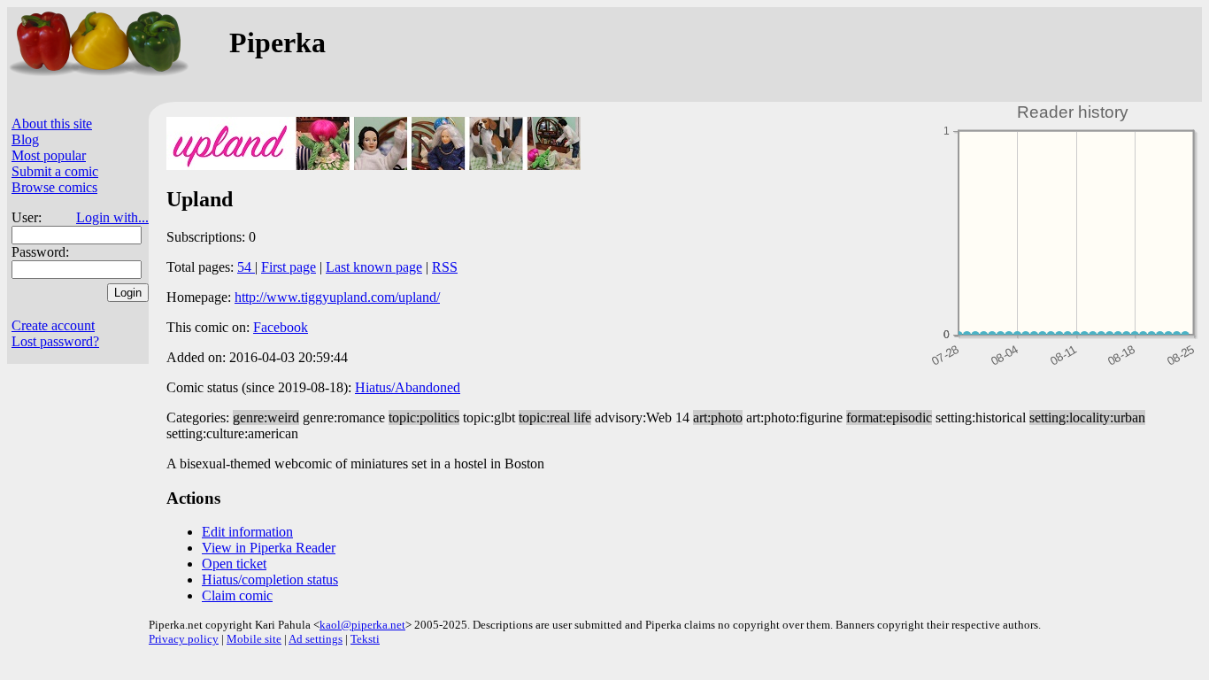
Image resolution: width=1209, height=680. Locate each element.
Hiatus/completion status (270, 579)
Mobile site (254, 638)
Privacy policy (184, 638)
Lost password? (55, 341)
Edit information (247, 531)
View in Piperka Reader (268, 547)
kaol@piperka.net (362, 624)
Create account (53, 325)
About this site (52, 123)
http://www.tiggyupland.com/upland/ (337, 297)
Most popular (49, 155)
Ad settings (316, 638)
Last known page (374, 266)
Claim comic (237, 595)
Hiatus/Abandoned (407, 387)
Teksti (365, 638)
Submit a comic (55, 171)
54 (246, 266)
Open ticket (234, 563)
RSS (445, 266)
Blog (25, 139)
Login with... (112, 217)
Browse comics (54, 187)
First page (288, 266)
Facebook (280, 327)
